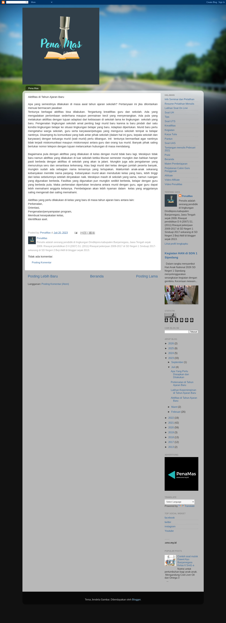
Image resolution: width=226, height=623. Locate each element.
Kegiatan (169, 130)
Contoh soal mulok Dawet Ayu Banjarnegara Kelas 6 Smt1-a (187, 561)
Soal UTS (170, 121)
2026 (171, 343)
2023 (171, 358)
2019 (171, 432)
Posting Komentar (41, 262)
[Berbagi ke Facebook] (90, 232)
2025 (171, 348)
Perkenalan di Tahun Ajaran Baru (182, 383)
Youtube (169, 530)
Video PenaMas (173, 184)
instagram (170, 526)
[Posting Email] (75, 232)
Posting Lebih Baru (43, 276)
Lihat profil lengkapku (176, 243)
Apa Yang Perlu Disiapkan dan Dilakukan (180, 374)
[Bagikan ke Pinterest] (93, 232)
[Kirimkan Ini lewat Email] (81, 232)
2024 (171, 353)
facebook (170, 517)
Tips (167, 116)
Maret (174, 406)
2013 (171, 447)
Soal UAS (170, 143)
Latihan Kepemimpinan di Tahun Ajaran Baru (183, 391)
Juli (173, 367)
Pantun (168, 138)
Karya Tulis (171, 134)
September (177, 362)
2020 (171, 427)
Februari (176, 411)
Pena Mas (33, 88)
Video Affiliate (172, 179)
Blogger (136, 599)
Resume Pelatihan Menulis (179, 103)
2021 (171, 422)
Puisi (167, 154)
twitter (168, 522)
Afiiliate (169, 175)
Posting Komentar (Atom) (55, 284)
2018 (171, 437)
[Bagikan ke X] (87, 232)
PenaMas (187, 196)
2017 (171, 442)
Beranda (97, 276)
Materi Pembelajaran (176, 163)
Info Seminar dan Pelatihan (179, 99)
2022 (171, 417)
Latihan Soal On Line (176, 108)
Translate (189, 506)
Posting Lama (147, 276)
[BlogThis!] (84, 232)
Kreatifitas (170, 125)
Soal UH (169, 112)
